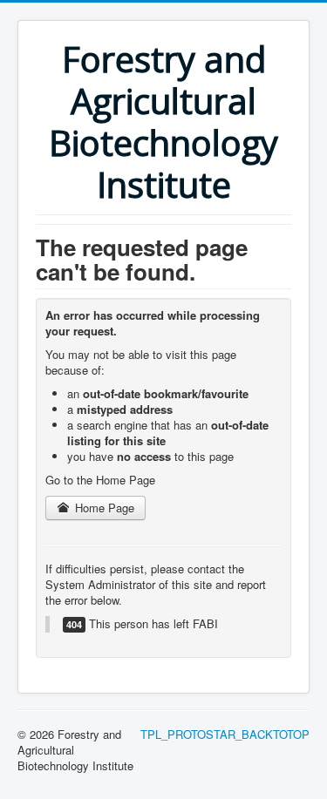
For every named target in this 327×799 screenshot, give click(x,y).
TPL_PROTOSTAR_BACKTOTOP (225, 734)
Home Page (103, 507)
